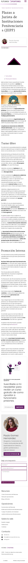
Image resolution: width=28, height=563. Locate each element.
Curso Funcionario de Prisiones (9, 494)
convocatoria (5, 217)
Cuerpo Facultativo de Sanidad (9, 512)
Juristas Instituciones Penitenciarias (10, 514)
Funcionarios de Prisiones (8, 507)
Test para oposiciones (7, 497)
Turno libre (9, 76)
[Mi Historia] (5, 535)
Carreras (3, 527)
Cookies (5, 560)
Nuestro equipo (5, 522)
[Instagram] (5, 539)
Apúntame (19, 407)
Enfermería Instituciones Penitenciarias (11, 509)
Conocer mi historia (12, 454)
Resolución (14, 324)
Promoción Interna (11, 79)
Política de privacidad (19, 560)
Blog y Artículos (5, 499)
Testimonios (4, 524)
